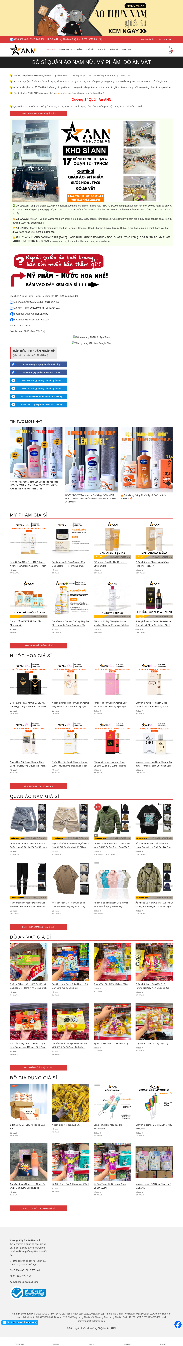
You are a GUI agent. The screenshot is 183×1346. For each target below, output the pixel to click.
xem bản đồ (71, 296)
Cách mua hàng (165, 39)
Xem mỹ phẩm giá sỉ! (32, 222)
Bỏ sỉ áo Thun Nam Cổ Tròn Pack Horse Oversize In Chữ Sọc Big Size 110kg (153, 847)
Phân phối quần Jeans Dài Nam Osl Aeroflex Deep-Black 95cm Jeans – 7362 (27, 906)
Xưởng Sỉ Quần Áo (99, 1328)
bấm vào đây (41, 314)
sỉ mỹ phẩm (61, 93)
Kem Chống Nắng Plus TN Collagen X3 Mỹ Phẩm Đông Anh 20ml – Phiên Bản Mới (28, 566)
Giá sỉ (89, 50)
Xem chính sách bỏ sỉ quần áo (38, 113)
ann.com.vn (25, 325)
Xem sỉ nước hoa (45, 232)
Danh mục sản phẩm (70, 50)
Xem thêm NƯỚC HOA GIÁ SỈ (38, 786)
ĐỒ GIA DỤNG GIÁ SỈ (33, 1077)
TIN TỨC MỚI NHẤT (26, 421)
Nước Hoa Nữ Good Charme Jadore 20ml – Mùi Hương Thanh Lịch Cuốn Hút (70, 766)
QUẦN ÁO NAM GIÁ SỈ (34, 796)
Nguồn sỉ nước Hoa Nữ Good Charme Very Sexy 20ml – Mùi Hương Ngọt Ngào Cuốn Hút (70, 706)
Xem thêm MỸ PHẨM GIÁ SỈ (39, 645)
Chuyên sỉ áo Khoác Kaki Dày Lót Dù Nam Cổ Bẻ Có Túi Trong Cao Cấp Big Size (112, 847)
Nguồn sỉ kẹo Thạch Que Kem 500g (111, 1043)
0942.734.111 (53, 308)
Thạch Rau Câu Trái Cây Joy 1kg (152, 1043)
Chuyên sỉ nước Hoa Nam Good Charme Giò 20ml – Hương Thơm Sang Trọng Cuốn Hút (152, 706)
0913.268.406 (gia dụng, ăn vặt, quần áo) (41, 380)
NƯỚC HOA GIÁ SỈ (31, 655)
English (127, 50)
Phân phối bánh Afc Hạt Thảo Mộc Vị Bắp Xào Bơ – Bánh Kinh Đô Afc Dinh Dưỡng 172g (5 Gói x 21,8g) (28, 988)
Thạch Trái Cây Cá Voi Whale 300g (111, 984)
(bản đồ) (98, 39)
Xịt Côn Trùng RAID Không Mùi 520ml (70, 1184)
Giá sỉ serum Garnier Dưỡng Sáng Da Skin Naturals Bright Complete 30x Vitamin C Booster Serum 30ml (70, 625)
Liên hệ (114, 50)
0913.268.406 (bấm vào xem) (21, 1322)
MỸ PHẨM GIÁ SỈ (29, 515)
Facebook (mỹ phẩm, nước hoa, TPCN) (41, 372)
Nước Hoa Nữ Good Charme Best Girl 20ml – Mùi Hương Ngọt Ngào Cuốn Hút (110, 706)
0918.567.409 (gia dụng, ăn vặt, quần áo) (41, 388)
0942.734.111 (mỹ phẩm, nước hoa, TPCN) (41, 404)
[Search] (170, 47)
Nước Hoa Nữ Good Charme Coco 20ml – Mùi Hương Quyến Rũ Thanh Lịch (27, 766)
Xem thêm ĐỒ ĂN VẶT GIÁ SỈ (38, 1067)
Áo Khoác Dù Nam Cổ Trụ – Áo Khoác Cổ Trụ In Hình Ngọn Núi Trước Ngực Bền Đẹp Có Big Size (154, 906)
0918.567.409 (20, 39)
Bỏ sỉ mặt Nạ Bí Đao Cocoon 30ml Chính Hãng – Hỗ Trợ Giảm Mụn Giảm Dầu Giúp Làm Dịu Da (68, 566)
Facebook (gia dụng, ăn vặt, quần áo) (41, 364)
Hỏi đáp (102, 50)
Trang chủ (48, 50)
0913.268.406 (37, 39)
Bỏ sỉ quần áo (148, 39)
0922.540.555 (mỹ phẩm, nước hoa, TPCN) (41, 396)
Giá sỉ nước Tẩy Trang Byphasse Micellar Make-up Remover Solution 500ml (111, 625)
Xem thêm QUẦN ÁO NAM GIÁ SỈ (38, 927)
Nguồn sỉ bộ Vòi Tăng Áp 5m (66, 1125)
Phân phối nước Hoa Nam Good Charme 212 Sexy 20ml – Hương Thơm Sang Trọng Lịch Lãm (110, 766)
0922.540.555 (37, 308)
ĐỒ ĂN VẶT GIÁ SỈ (30, 937)
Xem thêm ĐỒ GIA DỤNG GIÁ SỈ (39, 1208)
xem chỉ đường (27, 1264)
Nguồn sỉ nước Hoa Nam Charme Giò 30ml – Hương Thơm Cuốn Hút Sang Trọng (154, 766)
